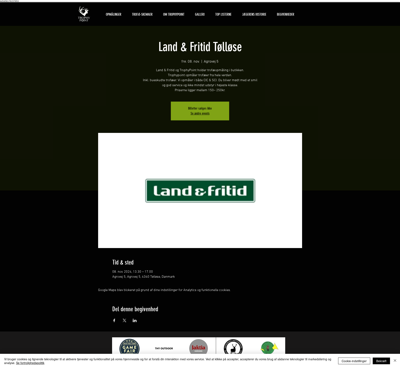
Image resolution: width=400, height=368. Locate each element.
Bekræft (381, 361)
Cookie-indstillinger (354, 361)
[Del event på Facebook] (114, 320)
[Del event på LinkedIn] (135, 320)
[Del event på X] (124, 320)
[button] (142, 14)
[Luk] (395, 361)
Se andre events (200, 113)
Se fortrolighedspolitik (30, 363)
